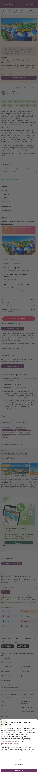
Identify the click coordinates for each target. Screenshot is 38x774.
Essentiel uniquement (19, 759)
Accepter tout (19, 770)
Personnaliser (19, 764)
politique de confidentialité (10, 744)
